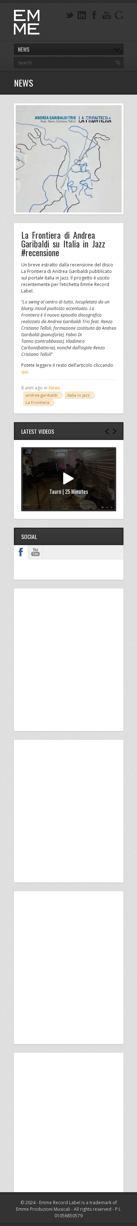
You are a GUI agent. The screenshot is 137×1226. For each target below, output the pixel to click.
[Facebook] (94, 15)
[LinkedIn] (81, 15)
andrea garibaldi (41, 395)
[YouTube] (106, 15)
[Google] (119, 15)
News (54, 388)
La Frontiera (37, 402)
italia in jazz (78, 395)
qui (24, 372)
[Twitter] (69, 15)
